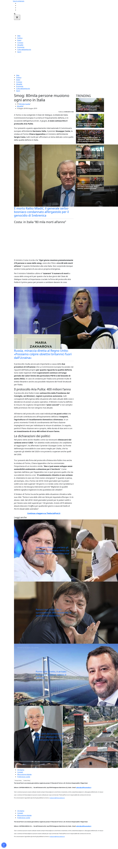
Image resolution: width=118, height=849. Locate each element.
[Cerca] (14, 14)
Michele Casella (24, 104)
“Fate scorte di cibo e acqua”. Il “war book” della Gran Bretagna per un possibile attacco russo (89, 139)
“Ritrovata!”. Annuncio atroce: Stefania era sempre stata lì (88, 156)
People (79, 167)
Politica (19, 38)
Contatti (20, 772)
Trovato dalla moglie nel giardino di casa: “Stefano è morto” (89, 124)
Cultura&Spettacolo (24, 50)
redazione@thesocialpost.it (57, 798)
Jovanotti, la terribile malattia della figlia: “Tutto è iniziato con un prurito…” (89, 171)
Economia (20, 47)
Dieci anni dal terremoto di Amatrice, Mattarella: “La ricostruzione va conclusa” (50, 736)
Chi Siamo (20, 770)
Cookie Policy (26, 780)
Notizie (79, 104)
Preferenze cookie (23, 777)
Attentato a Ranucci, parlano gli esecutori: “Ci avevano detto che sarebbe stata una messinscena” (53, 550)
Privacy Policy (18, 780)
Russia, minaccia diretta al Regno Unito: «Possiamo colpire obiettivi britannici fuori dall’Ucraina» (43, 354)
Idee (18, 36)
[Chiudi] (17, 17)
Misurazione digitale (24, 774)
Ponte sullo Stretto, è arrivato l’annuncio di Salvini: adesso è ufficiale (51, 674)
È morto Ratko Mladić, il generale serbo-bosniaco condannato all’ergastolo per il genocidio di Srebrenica (41, 211)
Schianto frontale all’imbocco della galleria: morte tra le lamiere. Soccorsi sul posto (88, 108)
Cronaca (20, 43)
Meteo (79, 183)
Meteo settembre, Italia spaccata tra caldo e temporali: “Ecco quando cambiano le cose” (89, 186)
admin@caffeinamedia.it (83, 787)
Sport (19, 52)
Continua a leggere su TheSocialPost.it (43, 513)
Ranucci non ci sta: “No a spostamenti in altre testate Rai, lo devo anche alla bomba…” (53, 612)
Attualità (20, 45)
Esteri (19, 40)
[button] (4, 845)
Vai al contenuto (18, 1)
